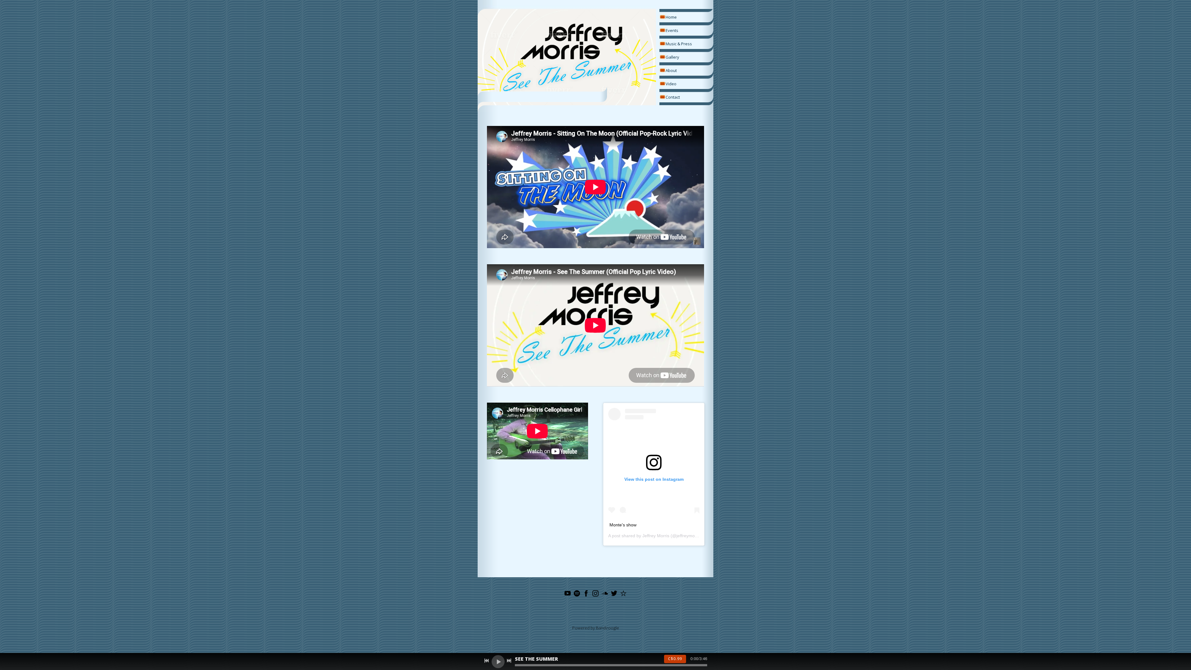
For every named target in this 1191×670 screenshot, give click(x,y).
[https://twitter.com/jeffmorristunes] (614, 594)
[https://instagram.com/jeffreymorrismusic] (595, 594)
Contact (673, 97)
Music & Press (679, 44)
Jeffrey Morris (655, 535)
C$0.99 (675, 658)
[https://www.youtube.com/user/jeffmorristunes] (567, 594)
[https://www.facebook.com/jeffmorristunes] (586, 594)
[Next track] (509, 660)
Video (671, 84)
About (671, 70)
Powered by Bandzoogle (595, 628)
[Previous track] (486, 660)
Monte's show (622, 524)
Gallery (672, 57)
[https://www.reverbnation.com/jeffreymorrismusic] (623, 594)
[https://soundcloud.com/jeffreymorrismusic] (605, 594)
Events (672, 30)
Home (671, 17)
